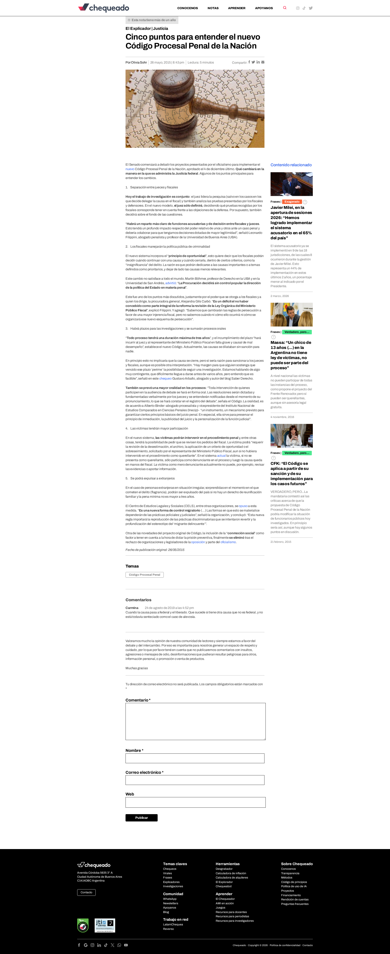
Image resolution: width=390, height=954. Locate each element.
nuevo (130, 169)
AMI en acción (225, 903)
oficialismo (228, 542)
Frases (275, 201)
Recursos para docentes (231, 912)
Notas (213, 8)
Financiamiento (291, 895)
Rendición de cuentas (295, 899)
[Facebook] (80, 946)
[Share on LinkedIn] (258, 62)
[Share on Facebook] (249, 62)
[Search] (284, 7)
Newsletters (170, 903)
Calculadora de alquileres (232, 877)
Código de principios (294, 882)
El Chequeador (225, 898)
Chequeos (169, 868)
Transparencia (290, 873)
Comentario (138, 700)
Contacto (86, 892)
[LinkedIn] (100, 946)
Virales (167, 873)
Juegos (220, 907)
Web (130, 794)
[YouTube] (126, 946)
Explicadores (171, 882)
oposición (198, 542)
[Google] (87, 946)
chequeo (165, 378)
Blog (166, 912)
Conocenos (187, 8)
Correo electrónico (145, 772)
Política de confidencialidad (285, 945)
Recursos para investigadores (235, 920)
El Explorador (224, 882)
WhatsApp (170, 898)
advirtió (170, 283)
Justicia (160, 28)
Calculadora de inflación (231, 873)
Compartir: (240, 62)
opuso (243, 506)
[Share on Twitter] (253, 62)
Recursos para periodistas (232, 916)
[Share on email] (262, 62)
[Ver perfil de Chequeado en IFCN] (83, 925)
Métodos (286, 877)
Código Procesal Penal (144, 574)
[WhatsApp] (120, 946)
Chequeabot (224, 886)
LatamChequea (173, 924)
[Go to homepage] (110, 8)
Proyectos (287, 890)
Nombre (134, 750)
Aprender (236, 8)
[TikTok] (107, 946)
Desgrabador (224, 868)
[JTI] (105, 925)
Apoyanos (264, 8)
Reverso (168, 928)
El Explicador (138, 28)
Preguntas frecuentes (295, 903)
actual (221, 455)
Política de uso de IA (294, 886)
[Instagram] (94, 946)
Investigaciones (173, 886)
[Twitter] (114, 946)
